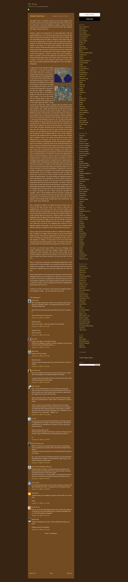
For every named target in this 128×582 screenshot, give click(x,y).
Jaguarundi (82, 84)
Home (51, 573)
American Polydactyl (84, 145)
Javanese (81, 201)
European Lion (82, 286)
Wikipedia (81, 345)
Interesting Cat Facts (84, 298)
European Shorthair (84, 189)
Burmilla (81, 171)
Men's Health (82, 339)
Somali (81, 249)
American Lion (82, 266)
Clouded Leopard (83, 62)
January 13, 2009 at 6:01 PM (40, 326)
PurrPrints (34, 507)
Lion (80, 94)
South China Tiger (83, 122)
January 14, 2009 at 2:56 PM (40, 462)
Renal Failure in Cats (84, 316)
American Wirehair (83, 151)
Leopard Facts (82, 304)
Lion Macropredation (84, 310)
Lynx (80, 96)
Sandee (34, 300)
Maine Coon (82, 207)
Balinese (81, 157)
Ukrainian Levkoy (83, 259)
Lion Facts (82, 308)
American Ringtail (83, 147)
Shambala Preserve (84, 341)
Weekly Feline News (37, 16)
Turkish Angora (83, 255)
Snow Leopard (82, 120)
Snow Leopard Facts (84, 320)
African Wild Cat (83, 31)
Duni (33, 339)
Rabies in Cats (83, 314)
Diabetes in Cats (83, 284)
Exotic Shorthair (83, 191)
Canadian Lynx (83, 54)
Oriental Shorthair (83, 219)
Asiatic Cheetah (83, 41)
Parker (46, 29)
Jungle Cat (82, 86)
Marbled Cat (82, 100)
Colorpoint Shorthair (84, 179)
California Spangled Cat (85, 173)
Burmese (81, 169)
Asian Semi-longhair (84, 153)
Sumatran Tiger (83, 124)
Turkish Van (82, 257)
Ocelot (81, 104)
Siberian (81, 241)
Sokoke (81, 247)
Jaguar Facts (82, 300)
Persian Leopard (83, 110)
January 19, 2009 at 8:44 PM (40, 529)
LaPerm (81, 205)
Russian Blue (82, 233)
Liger (80, 306)
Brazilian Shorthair (83, 163)
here (64, 227)
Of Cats (33, 4)
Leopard (81, 90)
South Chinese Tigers (84, 322)
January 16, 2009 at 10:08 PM (41, 489)
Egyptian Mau (82, 187)
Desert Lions (82, 282)
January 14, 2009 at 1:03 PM (40, 439)
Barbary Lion (82, 270)
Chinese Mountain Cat (84, 60)
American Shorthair (84, 149)
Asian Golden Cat (83, 37)
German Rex (82, 193)
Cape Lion (81, 274)
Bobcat (81, 50)
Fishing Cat (82, 70)
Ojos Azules (82, 215)
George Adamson (83, 294)
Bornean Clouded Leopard (85, 52)
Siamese (81, 239)
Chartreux (81, 177)
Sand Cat (81, 114)
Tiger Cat (81, 128)
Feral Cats (81, 292)
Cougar (81, 64)
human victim (42, 35)
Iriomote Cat (82, 80)
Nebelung (81, 209)
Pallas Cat (81, 106)
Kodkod (81, 88)
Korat (80, 203)
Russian (81, 231)
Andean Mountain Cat (84, 34)
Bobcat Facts (82, 272)
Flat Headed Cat (83, 72)
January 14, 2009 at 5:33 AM (40, 347)
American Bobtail (83, 139)
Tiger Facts (82, 328)
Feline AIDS (82, 288)
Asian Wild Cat (83, 39)
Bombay (81, 161)
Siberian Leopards (83, 318)
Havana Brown (83, 195)
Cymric (81, 183)
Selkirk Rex (82, 237)
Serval (80, 116)
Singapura (81, 243)
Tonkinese (81, 253)
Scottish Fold (82, 235)
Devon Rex (82, 185)
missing (52, 264)
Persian (81, 221)
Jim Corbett (82, 302)
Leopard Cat (82, 92)
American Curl (82, 141)
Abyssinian (82, 135)
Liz (32, 418)
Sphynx (81, 251)
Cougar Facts (82, 280)
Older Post (69, 573)
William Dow (82, 347)
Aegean (81, 137)
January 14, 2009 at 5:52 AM (40, 356)
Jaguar (81, 82)
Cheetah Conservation (84, 276)
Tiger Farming (82, 330)
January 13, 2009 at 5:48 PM (40, 317)
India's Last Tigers (83, 296)
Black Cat (34, 386)
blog (31, 270)
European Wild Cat (84, 68)
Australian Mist (83, 155)
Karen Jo (34, 482)
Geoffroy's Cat (82, 74)
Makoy (33, 351)
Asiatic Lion (82, 42)
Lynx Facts (82, 312)
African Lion (82, 29)
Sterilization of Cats (84, 323)
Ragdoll (81, 229)
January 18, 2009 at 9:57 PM (40, 515)
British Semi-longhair (84, 165)
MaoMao (34, 519)
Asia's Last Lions (83, 268)
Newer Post (32, 573)
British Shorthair (83, 167)
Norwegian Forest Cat (84, 211)
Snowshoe (81, 245)
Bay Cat (81, 44)
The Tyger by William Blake (86, 325)
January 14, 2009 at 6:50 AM (40, 366)
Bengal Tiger (82, 46)
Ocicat (81, 213)
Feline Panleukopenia (84, 290)
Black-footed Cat (83, 48)
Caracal (81, 56)
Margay (81, 102)
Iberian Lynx (82, 76)
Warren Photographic (84, 343)
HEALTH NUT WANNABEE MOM (40, 466)
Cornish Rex (82, 181)
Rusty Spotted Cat (84, 112)
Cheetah (81, 58)
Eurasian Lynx (82, 66)
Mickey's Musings (36, 443)
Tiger (80, 126)
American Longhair (84, 143)
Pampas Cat (82, 108)
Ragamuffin (82, 227)
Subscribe (89, 19)
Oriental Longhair (83, 217)
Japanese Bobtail (83, 199)
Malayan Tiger (82, 98)
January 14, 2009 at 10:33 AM (41, 414)
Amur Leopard (82, 33)
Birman (81, 159)
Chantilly (81, 175)
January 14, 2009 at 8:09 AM (40, 382)
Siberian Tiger (82, 118)
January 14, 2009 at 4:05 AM (40, 335)
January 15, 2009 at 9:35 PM (40, 478)
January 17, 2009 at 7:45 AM (40, 503)
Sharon (33, 493)
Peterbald (81, 223)
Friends (81, 337)
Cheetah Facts (83, 278)
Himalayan (82, 197)
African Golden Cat (84, 27)
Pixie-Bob (81, 225)
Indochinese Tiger (83, 78)
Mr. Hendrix (35, 370)
